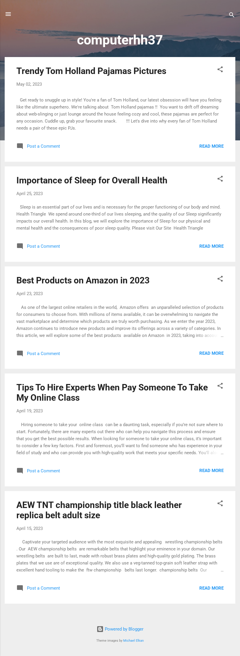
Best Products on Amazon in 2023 (83, 280)
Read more (211, 146)
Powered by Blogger (123, 629)
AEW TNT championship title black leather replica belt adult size (99, 510)
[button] (220, 70)
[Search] (231, 16)
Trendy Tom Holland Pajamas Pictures (91, 71)
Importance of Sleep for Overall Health (91, 180)
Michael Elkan (133, 641)
